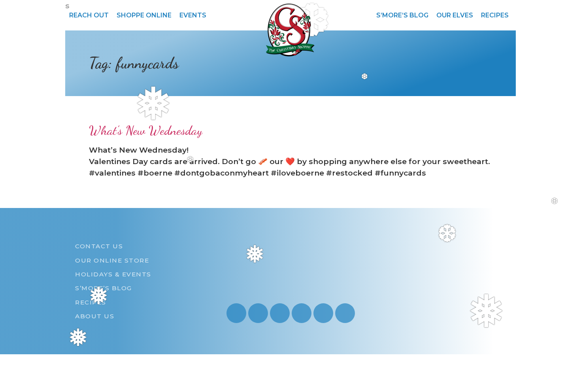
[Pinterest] (301, 313)
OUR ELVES (454, 15)
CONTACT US (99, 246)
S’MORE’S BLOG (402, 15)
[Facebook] (280, 313)
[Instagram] (236, 313)
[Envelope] (323, 313)
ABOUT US (94, 316)
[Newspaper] (345, 313)
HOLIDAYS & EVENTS (113, 274)
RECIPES (495, 15)
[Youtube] (258, 313)
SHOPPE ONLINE (144, 15)
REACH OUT (89, 15)
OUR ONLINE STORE (112, 260)
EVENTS (192, 15)
